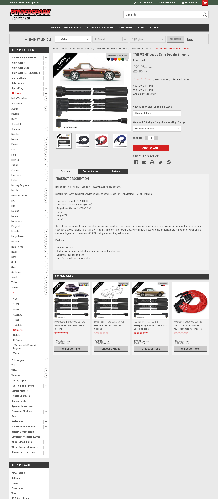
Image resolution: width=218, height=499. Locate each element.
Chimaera (18, 330)
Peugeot (15, 226)
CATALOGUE (125, 27)
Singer (14, 267)
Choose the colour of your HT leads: (154, 106)
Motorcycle (17, 221)
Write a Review (181, 79)
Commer (15, 129)
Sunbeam (16, 272)
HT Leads (16, 93)
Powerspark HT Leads (141, 49)
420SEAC (17, 314)
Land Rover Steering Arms (25, 436)
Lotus (14, 180)
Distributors (18, 62)
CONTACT (155, 27)
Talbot (14, 282)
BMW (14, 118)
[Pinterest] (169, 162)
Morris (14, 216)
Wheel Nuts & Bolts (21, 441)
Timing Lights (18, 380)
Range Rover (17, 236)
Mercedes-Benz (19, 195)
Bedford (15, 113)
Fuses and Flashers (21, 411)
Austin (14, 108)
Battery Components (22, 431)
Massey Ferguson (20, 185)
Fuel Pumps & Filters (22, 385)
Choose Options (71, 349)
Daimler (15, 134)
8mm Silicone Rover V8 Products (77, 49)
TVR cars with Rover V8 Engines (24, 347)
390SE (16, 304)
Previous (56, 92)
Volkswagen (17, 360)
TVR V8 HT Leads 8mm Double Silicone (172, 49)
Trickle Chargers (20, 395)
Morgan (15, 210)
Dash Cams (17, 421)
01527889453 (144, 2)
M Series (17, 340)
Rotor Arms (17, 83)
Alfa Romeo (17, 103)
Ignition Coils (18, 78)
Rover (14, 251)
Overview (65, 171)
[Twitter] (160, 162)
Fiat (13, 149)
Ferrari (14, 144)
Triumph (15, 287)
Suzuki (14, 277)
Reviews (116, 171)
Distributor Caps (20, 67)
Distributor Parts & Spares (25, 72)
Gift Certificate (167, 2)
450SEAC (17, 324)
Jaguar (14, 164)
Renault (15, 241)
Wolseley (15, 375)
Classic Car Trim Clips (23, 452)
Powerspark (18, 472)
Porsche (15, 231)
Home (55, 49)
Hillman (15, 159)
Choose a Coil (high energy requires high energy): (159, 122)
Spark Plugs (17, 88)
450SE (16, 319)
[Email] (144, 162)
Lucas (14, 483)
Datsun (14, 139)
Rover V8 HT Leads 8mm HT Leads (111, 49)
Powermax (17, 488)
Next (127, 92)
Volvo (14, 365)
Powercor (178, 322)
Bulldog (15, 478)
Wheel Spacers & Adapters (25, 447)
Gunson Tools (18, 401)
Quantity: (137, 138)
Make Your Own (19, 98)
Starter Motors (19, 390)
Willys (14, 370)
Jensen (15, 170)
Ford (13, 154)
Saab (13, 256)
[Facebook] (136, 162)
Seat (13, 262)
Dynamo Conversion (22, 406)
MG (13, 200)
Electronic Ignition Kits (23, 57)
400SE (16, 309)
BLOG (141, 27)
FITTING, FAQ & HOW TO (100, 27)
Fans (14, 416)
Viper (14, 493)
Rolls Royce (17, 246)
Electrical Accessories (23, 426)
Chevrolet (16, 124)
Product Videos (90, 171)
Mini (13, 205)
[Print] (152, 162)
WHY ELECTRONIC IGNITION (66, 27)
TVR (13, 292)
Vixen (16, 353)
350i (15, 299)
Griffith (16, 335)
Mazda (14, 190)
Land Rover (16, 175)
